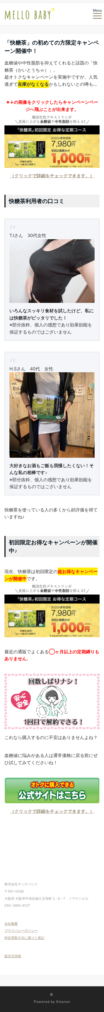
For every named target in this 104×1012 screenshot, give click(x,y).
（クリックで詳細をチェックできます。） (52, 175)
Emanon (63, 1002)
